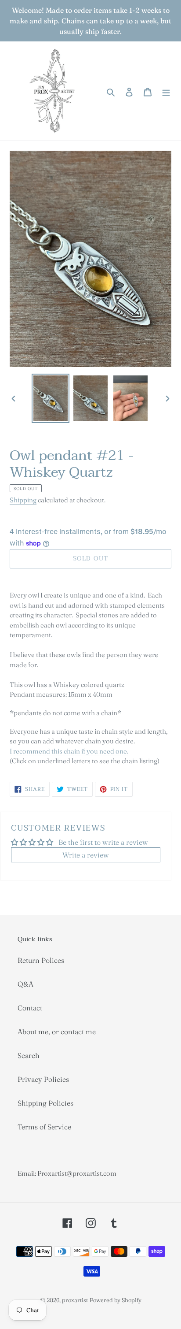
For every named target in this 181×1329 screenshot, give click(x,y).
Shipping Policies (45, 1103)
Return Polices (41, 960)
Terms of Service (44, 1126)
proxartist (75, 1299)
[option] (51, 398)
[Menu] (166, 90)
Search (29, 1055)
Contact (30, 1007)
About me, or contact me (57, 1031)
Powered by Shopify (115, 1299)
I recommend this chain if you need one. (69, 751)
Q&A (25, 984)
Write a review (85, 854)
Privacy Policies (43, 1079)
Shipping (23, 500)
